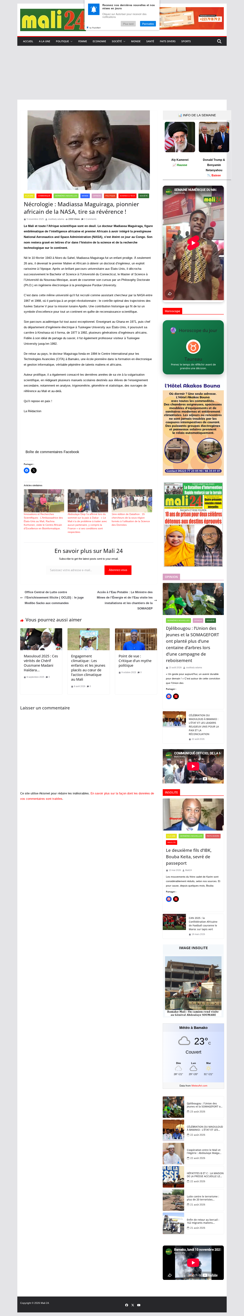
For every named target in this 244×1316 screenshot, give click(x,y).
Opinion (97, 196)
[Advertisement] (122, 73)
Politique (62, 41)
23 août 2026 (197, 1111)
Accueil (28, 41)
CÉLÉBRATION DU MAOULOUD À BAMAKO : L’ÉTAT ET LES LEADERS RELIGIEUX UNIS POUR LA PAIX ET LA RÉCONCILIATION (204, 725)
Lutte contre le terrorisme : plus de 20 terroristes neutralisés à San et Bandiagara (203, 1198)
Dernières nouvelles (66, 196)
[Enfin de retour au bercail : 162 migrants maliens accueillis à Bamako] (173, 1223)
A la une (44, 41)
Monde (136, 41)
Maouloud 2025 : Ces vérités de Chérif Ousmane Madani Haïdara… (41, 663)
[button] (71, 41)
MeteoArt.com (199, 1085)
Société (117, 41)
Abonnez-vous (118, 570)
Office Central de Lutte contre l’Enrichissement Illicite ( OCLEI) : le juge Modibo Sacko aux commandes (54, 597)
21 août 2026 (197, 1204)
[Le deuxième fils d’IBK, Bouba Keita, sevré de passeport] (193, 815)
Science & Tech (127, 196)
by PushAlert (95, 27)
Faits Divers (168, 41)
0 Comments (90, 219)
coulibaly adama (56, 219)
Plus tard (128, 24)
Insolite (171, 842)
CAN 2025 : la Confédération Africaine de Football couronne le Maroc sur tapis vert (203, 923)
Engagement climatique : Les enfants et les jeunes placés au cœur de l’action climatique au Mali (88, 668)
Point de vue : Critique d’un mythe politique (135, 661)
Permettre (148, 24)
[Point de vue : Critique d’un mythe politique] (136, 631)
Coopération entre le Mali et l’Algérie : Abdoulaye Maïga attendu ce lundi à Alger (203, 1152)
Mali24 (188, 870)
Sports (186, 41)
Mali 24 (45, 1303)
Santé (150, 41)
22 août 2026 (197, 1134)
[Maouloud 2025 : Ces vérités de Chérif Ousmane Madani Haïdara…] (41, 631)
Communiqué (44, 196)
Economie (99, 41)
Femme (82, 41)
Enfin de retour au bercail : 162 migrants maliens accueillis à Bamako (203, 1221)
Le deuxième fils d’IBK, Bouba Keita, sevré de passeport (188, 856)
